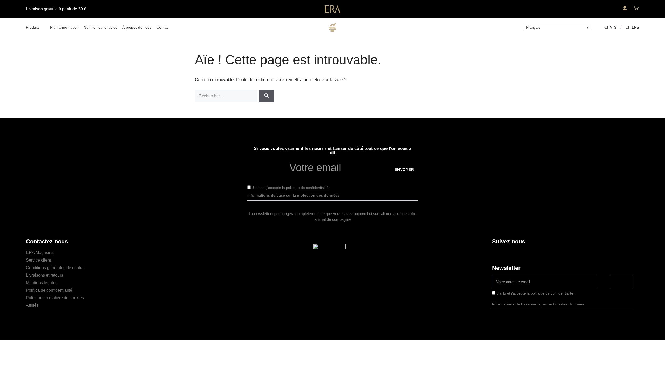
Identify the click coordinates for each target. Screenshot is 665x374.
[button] (613, 8)
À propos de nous (136, 27)
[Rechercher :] (227, 95)
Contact (163, 27)
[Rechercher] (266, 96)
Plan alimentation (64, 27)
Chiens (632, 27)
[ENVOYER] (621, 281)
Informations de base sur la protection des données (293, 195)
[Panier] (636, 8)
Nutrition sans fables (100, 27)
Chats (610, 27)
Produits (32, 27)
